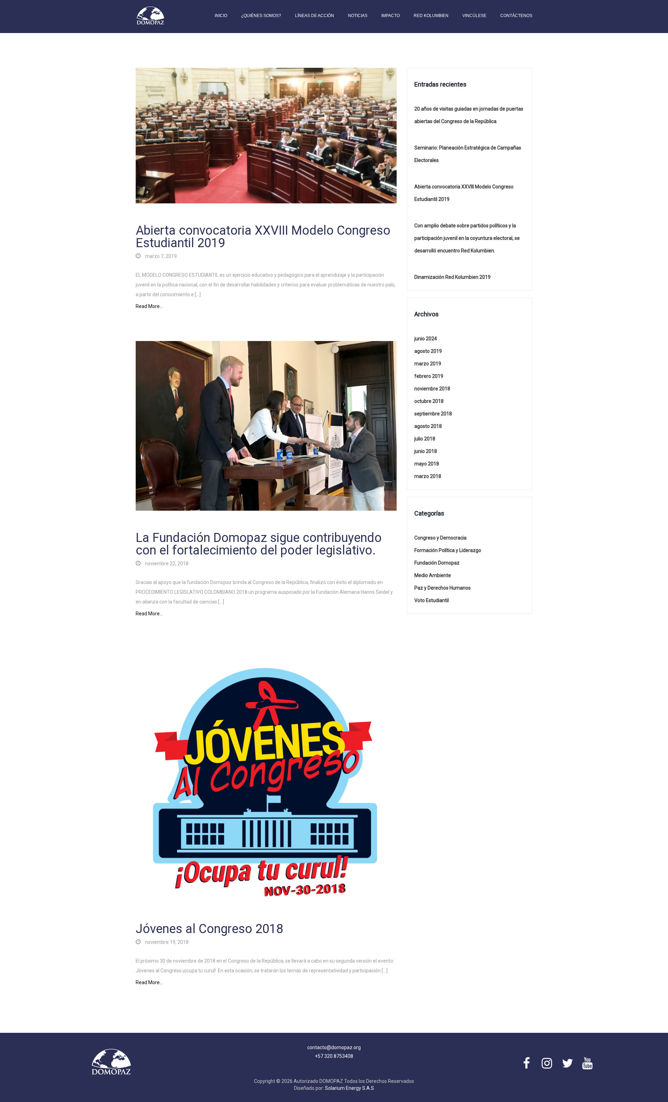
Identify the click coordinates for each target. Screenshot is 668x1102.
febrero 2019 (428, 376)
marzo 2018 (427, 476)
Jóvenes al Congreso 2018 (209, 929)
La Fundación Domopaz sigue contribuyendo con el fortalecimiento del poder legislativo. (259, 544)
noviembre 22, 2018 (166, 563)
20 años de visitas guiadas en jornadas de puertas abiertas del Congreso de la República (468, 115)
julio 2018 (424, 438)
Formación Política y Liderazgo (447, 550)
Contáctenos (516, 15)
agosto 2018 (428, 426)
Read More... (149, 306)
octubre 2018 (429, 401)
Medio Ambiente (432, 575)
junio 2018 (425, 451)
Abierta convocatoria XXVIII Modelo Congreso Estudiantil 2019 (263, 236)
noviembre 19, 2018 (166, 942)
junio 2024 (425, 338)
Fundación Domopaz (437, 563)
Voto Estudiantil (431, 600)
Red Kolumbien (431, 15)
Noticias (357, 15)
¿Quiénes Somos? (261, 15)
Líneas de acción (314, 15)
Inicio (221, 15)
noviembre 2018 (432, 388)
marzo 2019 (427, 363)
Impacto (390, 15)
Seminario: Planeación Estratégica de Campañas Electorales (467, 154)
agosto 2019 (428, 351)
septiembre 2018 (433, 413)
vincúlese (474, 15)
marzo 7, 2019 (160, 256)
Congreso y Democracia (440, 538)
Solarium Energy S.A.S (349, 1088)
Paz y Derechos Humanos (442, 588)
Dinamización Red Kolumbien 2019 (452, 277)
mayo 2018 (426, 464)
